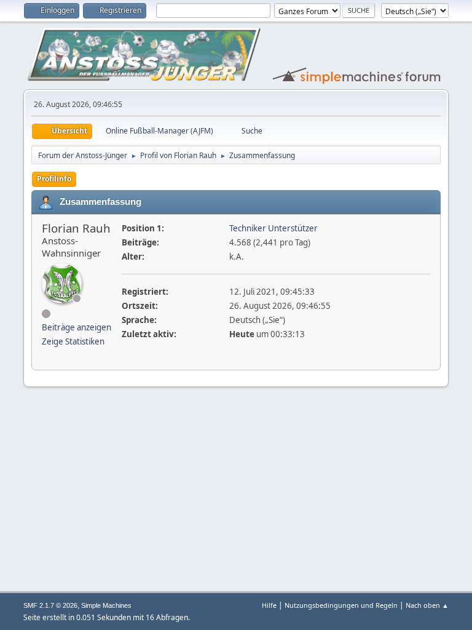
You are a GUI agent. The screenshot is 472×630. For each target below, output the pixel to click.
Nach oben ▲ (427, 605)
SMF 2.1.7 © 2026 (50, 605)
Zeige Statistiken (73, 341)
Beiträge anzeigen (76, 327)
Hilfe (269, 605)
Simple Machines (106, 605)
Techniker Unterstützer (273, 228)
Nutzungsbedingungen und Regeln (341, 605)
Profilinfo (54, 178)
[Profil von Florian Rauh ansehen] (62, 283)
